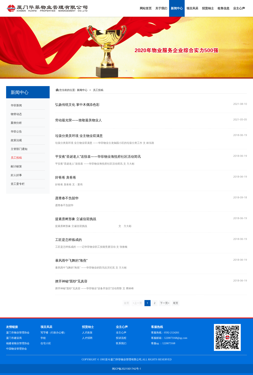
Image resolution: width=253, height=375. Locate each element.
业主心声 (239, 8)
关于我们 (161, 8)
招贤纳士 (208, 8)
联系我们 (121, 343)
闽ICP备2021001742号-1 (126, 368)
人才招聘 (87, 338)
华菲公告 (16, 131)
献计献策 (16, 166)
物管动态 (16, 114)
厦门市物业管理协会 (17, 332)
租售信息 (223, 8)
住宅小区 (46, 343)
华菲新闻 (16, 105)
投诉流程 (121, 338)
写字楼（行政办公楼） (53, 332)
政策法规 (16, 140)
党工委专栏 (18, 184)
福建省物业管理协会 (17, 343)
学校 (43, 338)
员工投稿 (16, 157)
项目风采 (192, 8)
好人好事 (16, 175)
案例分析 (16, 123)
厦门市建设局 (14, 338)
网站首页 (146, 8)
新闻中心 (177, 8)
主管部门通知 (19, 149)
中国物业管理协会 (16, 348)
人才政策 (87, 332)
